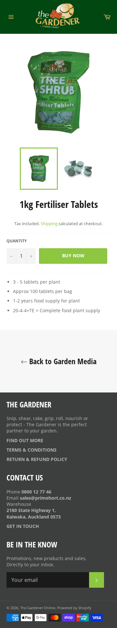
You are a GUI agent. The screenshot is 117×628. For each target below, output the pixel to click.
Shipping (49, 223)
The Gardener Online (37, 607)
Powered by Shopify (74, 607)
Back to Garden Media (62, 361)
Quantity (16, 241)
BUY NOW (73, 255)
